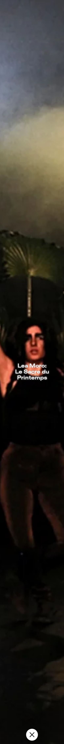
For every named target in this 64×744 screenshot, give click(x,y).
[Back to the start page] (32, 734)
